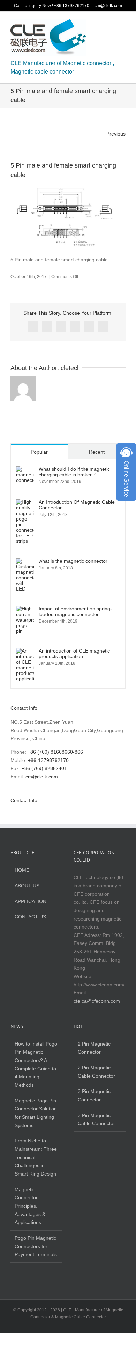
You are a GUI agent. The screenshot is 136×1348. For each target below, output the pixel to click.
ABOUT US (27, 885)
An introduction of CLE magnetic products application (74, 653)
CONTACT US (30, 916)
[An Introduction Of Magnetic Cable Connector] (25, 503)
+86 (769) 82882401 (44, 768)
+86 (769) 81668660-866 (55, 752)
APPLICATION (30, 901)
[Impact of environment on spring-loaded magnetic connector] (25, 610)
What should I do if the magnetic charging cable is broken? (74, 471)
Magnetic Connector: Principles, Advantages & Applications (30, 1206)
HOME (22, 870)
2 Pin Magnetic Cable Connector (96, 1072)
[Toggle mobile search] (110, 24)
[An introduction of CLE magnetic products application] (25, 652)
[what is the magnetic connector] (25, 562)
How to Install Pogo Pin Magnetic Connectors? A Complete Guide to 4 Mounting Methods (36, 1064)
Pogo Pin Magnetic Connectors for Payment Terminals (36, 1246)
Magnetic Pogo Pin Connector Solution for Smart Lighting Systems (36, 1113)
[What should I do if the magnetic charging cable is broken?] (25, 470)
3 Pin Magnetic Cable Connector (96, 1119)
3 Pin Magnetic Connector (94, 1095)
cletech (71, 367)
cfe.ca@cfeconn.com (97, 1001)
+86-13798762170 (48, 760)
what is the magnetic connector (73, 561)
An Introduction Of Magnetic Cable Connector (77, 504)
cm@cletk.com (108, 5)
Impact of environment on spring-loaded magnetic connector (75, 611)
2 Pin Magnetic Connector (94, 1048)
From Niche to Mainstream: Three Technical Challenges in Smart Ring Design (36, 1157)
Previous (116, 134)
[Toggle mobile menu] (123, 24)
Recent (97, 452)
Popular (39, 452)
